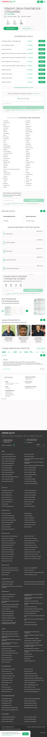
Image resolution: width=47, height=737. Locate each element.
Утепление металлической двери (31, 483)
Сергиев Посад (6, 172)
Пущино (5, 167)
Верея (4, 124)
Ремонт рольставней (6, 572)
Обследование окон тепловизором (31, 601)
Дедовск (4, 129)
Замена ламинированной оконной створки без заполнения (11, 640)
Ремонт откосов (5, 684)
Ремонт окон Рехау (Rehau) (29, 506)
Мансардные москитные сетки (8, 545)
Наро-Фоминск (6, 158)
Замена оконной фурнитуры (30, 682)
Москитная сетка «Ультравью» (8, 551)
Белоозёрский (6, 122)
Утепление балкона (28, 515)
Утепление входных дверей (29, 478)
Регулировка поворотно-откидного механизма (33, 608)
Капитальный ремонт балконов (8, 515)
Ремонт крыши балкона (6, 524)
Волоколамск (6, 126)
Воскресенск (28, 126)
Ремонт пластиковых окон (7, 501)
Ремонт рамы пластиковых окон (30, 606)
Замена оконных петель (6, 671)
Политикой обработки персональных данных (9, 734)
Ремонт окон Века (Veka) (29, 501)
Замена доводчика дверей (7, 700)
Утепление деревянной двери (30, 481)
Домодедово (6, 133)
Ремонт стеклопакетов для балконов (9, 520)
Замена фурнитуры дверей (7, 465)
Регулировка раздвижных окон (8, 490)
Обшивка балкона (27, 526)
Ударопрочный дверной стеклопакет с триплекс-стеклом (34, 635)
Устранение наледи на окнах (7, 620)
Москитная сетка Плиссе (29, 536)
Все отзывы (4, 355)
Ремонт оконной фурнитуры (7, 689)
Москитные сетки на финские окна (9, 542)
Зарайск (26, 136)
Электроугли (28, 185)
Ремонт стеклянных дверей (29, 469)
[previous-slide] (41, 355)
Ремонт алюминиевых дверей (30, 474)
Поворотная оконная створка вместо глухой (10, 646)
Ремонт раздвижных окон (7, 492)
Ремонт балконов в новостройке (8, 517)
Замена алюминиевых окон (7, 659)
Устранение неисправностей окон (8, 618)
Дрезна (27, 133)
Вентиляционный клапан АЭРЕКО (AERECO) (10, 604)
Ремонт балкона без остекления (8, 529)
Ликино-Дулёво (6, 151)
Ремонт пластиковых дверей (30, 472)
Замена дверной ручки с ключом (30, 707)
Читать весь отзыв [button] (6, 368)
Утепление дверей (28, 476)
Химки (26, 178)
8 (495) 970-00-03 (28, 378)
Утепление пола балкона (29, 520)
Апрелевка (5, 120)
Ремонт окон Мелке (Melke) (29, 497)
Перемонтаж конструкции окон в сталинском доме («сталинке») (12, 587)
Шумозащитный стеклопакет (7, 584)
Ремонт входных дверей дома (8, 454)
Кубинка (5, 149)
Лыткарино (5, 154)
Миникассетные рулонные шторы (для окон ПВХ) (34, 572)
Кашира (26, 140)
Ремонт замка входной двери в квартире (10, 476)
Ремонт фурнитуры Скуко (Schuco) (8, 669)
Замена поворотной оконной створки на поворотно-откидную (10, 643)
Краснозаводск (6, 147)
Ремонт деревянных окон (7, 497)
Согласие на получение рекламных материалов (11, 729)
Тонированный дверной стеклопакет (31, 638)
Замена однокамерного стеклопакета (31, 642)
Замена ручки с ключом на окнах (8, 675)
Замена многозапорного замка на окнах (32, 689)
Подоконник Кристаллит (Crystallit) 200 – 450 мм (33, 680)
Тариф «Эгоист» (27, 658)
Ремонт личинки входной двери (8, 461)
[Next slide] (44, 211)
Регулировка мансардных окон (8, 596)
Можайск (5, 156)
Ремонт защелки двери (29, 454)
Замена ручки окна (5, 598)
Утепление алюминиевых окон (30, 490)
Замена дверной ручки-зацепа (30, 703)
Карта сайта (42, 732)
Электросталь (6, 185)
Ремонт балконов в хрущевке (7, 522)
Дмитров (5, 131)
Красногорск (28, 145)
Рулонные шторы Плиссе (29, 570)
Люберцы (28, 154)
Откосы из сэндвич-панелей (7, 673)
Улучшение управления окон (30, 613)
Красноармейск (7, 145)
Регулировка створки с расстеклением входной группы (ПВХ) (33, 463)
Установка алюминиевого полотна (31, 547)
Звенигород (6, 138)
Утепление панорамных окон (7, 506)
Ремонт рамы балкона (6, 526)
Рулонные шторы (5, 574)
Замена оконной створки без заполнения (10, 633)
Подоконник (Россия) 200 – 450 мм (31, 675)
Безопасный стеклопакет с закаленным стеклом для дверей (33, 651)
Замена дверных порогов (7, 698)
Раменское (27, 167)
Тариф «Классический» (28, 656)
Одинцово (5, 160)
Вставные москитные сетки (7, 558)
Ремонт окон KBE (27, 504)
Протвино (5, 165)
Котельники (28, 144)
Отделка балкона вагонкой (29, 524)
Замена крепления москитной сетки (31, 540)
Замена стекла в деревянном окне (8, 650)
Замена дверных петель (6, 703)
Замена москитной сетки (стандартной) (9, 536)
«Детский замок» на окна (7, 682)
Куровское (28, 149)
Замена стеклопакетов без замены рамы (10, 653)
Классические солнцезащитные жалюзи (10, 567)
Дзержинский (29, 129)
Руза (27, 170)
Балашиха (27, 120)
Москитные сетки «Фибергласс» (8, 549)
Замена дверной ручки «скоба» (30, 705)
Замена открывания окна (7, 655)
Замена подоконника (28, 671)
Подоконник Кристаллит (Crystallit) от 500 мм (33, 678)
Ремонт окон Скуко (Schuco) (29, 499)
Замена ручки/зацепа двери (30, 700)
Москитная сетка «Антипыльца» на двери (32, 556)
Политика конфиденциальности (8, 726)
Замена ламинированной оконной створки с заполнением (10, 637)
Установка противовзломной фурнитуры (10, 606)
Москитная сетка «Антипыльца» (30, 538)
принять (25, 733)
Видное (27, 124)
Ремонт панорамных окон (7, 495)
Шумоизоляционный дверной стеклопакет (32, 640)
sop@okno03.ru (8, 388)
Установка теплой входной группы (8, 594)
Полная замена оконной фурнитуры (31, 691)
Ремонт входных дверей (29, 456)
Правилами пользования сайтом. (7, 735)
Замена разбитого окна (6, 691)
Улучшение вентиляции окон (30, 622)
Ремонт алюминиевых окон (7, 499)
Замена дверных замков (6, 705)
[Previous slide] (41, 211)
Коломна (28, 142)
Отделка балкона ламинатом (30, 522)
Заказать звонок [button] (6, 442)
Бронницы (28, 122)
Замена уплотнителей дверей (30, 467)
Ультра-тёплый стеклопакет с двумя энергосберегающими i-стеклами (9, 623)
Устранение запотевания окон (8, 613)
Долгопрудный (29, 131)
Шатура (26, 181)
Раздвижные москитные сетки (30, 545)
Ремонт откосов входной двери (8, 472)
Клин (4, 142)
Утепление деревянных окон (30, 492)
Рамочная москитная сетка (29, 542)
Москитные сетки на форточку (8, 540)
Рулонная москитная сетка (7, 560)
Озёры (27, 160)
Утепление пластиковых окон (30, 495)
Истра (4, 140)
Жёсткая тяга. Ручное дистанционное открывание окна (34, 616)
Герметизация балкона (6, 513)
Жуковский (5, 136)
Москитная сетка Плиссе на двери (31, 554)
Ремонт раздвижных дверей (7, 481)
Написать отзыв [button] (41, 348)
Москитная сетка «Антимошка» (8, 554)
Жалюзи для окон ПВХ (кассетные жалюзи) (10, 570)
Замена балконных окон (6, 648)
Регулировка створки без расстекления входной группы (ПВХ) (33, 459)
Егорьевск (27, 135)
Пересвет (5, 163)
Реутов (27, 169)
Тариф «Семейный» (28, 654)
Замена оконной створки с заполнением (10, 631)
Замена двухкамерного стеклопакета (31, 648)
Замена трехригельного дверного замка (10, 707)
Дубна (4, 135)
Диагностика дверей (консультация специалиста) (34, 465)
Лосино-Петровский (7, 153)
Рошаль (5, 170)
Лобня (27, 151)
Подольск (28, 163)
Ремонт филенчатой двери (7, 474)
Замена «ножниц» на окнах (29, 687)
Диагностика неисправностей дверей (31, 611)
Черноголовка (28, 179)
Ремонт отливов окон (6, 609)
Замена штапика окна (28, 669)
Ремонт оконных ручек (6, 687)
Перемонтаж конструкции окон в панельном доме (34, 581)
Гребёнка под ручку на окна (7, 678)
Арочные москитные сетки (7, 547)
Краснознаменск (29, 147)
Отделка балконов (28, 513)
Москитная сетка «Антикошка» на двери (32, 558)
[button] (38, 2)
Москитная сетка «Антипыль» (7, 556)
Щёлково (5, 183)
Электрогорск (28, 183)
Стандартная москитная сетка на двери (32, 551)
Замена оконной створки (7, 657)
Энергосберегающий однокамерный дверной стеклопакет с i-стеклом (33, 646)
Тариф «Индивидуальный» (29, 660)
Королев (5, 144)
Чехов (4, 181)
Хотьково (5, 179)
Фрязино (4, 178)
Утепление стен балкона (29, 517)
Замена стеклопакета (6, 662)
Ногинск (27, 158)
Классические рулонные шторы (30, 574)
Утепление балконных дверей (8, 719)
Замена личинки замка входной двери (32, 698)
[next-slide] (44, 355)
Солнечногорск (6, 174)
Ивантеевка (27, 138)
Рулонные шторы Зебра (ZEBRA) (30, 567)
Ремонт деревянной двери (7, 470)
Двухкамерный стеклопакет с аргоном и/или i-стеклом (33, 604)
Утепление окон (5, 504)
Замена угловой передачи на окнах (31, 684)
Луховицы (28, 153)
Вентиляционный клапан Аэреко (30, 624)
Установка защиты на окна (7, 680)
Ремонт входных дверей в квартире (9, 456)
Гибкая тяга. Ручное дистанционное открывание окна (34, 619)
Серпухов (28, 172)
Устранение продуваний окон (8, 615)
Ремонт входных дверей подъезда (8, 458)
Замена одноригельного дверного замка (10, 709)
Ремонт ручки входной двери (7, 479)
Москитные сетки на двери (29, 549)
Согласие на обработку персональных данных (36, 726)
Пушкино (28, 165)
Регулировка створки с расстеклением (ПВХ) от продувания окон (33, 595)
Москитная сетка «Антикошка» (8, 538)
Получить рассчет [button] (11, 28)
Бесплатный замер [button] (26, 28)
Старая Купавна (29, 174)
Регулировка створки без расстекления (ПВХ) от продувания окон (33, 598)
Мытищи (28, 156)
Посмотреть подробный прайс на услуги (23, 87)
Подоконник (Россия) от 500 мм (30, 673)
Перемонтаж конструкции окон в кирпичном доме (34, 584)
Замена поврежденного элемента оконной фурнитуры (10, 602)
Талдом (26, 176)
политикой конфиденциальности (32, 110)
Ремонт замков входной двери (8, 463)
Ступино (5, 176)
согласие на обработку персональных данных (16, 110)
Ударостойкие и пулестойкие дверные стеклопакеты (32, 632)
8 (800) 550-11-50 (28, 379)
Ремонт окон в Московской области (11, 169)
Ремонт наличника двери (7, 467)
